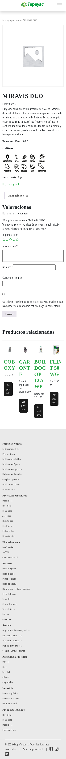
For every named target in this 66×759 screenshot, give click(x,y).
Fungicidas (7, 510)
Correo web (7, 619)
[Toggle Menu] (59, 4)
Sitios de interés (9, 609)
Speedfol (6, 672)
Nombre (7, 267)
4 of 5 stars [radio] (13, 239)
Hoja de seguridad (11, 184)
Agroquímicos (16, 20)
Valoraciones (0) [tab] (17, 195)
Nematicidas (7, 520)
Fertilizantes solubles (11, 459)
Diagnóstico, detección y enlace (15, 630)
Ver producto (8, 389)
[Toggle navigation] (2, 3)
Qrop (4, 667)
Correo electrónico (13, 278)
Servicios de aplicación (12, 640)
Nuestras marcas (9, 583)
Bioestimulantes (9, 730)
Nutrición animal (9, 703)
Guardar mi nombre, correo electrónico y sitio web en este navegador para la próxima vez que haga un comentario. (32, 304)
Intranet (5, 614)
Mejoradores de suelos (12, 474)
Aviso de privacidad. (33, 749)
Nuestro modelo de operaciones (16, 589)
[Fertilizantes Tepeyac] (33, 4)
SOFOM (5, 552)
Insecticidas (7, 500)
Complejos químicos (11, 479)
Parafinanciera (8, 547)
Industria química (10, 693)
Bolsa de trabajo (9, 594)
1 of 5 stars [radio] (3, 239)
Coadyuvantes (8, 526)
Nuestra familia (9, 573)
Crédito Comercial (10, 557)
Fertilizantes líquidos (11, 464)
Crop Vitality (7, 682)
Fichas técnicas (8, 489)
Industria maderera (10, 698)
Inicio (5, 20)
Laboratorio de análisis (12, 635)
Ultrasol (5, 661)
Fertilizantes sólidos (11, 448)
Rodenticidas (8, 531)
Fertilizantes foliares (11, 484)
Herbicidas (7, 505)
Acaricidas (6, 515)
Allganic (5, 677)
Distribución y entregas (12, 645)
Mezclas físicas (8, 454)
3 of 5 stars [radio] (10, 239)
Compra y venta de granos (13, 650)
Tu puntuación (10, 235)
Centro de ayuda (9, 604)
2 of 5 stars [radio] (7, 239)
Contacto (6, 599)
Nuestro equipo (9, 568)
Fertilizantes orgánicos (12, 469)
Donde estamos (9, 578)
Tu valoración (10, 246)
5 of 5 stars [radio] (17, 239)
